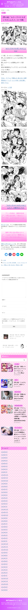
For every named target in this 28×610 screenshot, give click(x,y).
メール (4, 306)
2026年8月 (4, 452)
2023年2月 (4, 572)
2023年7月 (4, 558)
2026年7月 (4, 455)
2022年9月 (4, 587)
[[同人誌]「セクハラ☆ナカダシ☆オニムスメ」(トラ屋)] (17, 254)
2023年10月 (4, 549)
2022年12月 (4, 578)
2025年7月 (4, 489)
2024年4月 (4, 532)
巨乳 (9, 265)
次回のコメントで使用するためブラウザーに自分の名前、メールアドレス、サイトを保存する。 (13, 320)
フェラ (18, 262)
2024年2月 (4, 538)
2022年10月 (4, 584)
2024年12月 (4, 509)
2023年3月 (4, 570)
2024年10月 (4, 515)
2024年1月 (4, 541)
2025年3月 (4, 501)
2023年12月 (4, 544)
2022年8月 (4, 590)
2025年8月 (4, 486)
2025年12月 (4, 475)
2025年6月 (4, 492)
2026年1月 (4, 472)
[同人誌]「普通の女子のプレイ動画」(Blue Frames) (20, 396)
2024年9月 (4, 518)
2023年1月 (4, 575)
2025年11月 (4, 478)
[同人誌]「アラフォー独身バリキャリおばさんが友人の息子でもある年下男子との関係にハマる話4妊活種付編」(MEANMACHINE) (20, 414)
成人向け (13, 265)
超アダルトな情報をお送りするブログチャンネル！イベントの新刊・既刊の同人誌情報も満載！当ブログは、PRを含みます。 (14, 604)
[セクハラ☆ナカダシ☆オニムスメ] (14, 126)
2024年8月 (4, 521)
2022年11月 (4, 581)
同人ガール (4, 224)
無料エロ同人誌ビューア (8, 244)
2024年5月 (4, 529)
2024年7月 (4, 524)
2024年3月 (4, 535)
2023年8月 (4, 555)
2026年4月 (4, 463)
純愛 (21, 265)
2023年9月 (4, 552)
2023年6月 (4, 561)
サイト (3, 312)
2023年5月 (4, 564)
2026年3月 (4, 466)
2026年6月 (4, 458)
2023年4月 (4, 567)
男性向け (18, 265)
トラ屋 (10, 87)
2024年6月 (4, 527)
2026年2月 (4, 469)
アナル (4, 262)
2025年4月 (4, 498)
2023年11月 (4, 547)
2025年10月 (4, 481)
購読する (6, 356)
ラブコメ (23, 262)
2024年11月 (4, 512)
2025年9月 (4, 483)
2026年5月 (4, 460)
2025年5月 (4, 495)
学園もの (6, 265)
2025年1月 (4, 506)
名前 (3, 299)
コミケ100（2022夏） (11, 262)
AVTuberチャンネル (14, 2)
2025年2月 (4, 504)
